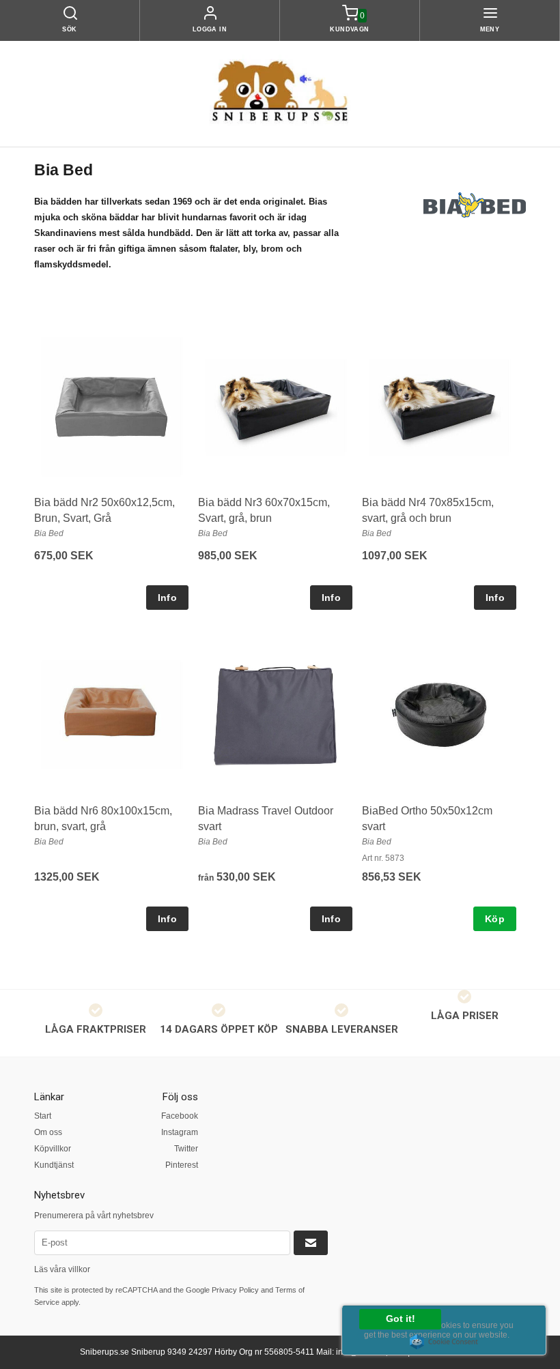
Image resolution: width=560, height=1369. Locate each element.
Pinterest (181, 1165)
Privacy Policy (235, 1290)
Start (42, 1116)
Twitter (186, 1148)
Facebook (179, 1116)
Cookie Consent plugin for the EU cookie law (444, 1341)
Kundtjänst (54, 1165)
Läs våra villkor (62, 1269)
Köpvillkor (52, 1148)
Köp (495, 918)
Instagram (179, 1132)
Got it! (400, 1319)
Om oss (48, 1132)
